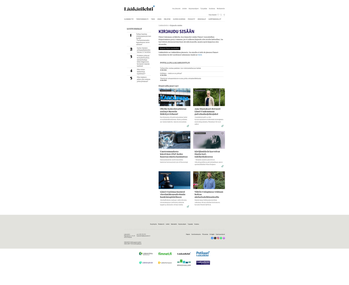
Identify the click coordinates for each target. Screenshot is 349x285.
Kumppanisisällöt (214, 19)
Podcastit (191, 19)
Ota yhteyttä (176, 8)
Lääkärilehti (163, 25)
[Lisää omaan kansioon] (188, 91)
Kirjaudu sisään (176, 25)
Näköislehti (174, 224)
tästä (200, 55)
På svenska (205, 234)
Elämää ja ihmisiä (179, 19)
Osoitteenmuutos (196, 234)
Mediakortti (161, 224)
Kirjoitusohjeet (194, 8)
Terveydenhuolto (142, 19)
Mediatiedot (221, 8)
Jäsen (159, 19)
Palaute (188, 234)
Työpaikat (203, 8)
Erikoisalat (202, 19)
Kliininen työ (129, 19)
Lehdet (184, 8)
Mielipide (167, 19)
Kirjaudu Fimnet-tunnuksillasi (169, 48)
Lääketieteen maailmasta (168, 133)
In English (211, 234)
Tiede (153, 19)
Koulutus (212, 8)
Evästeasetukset (220, 234)
